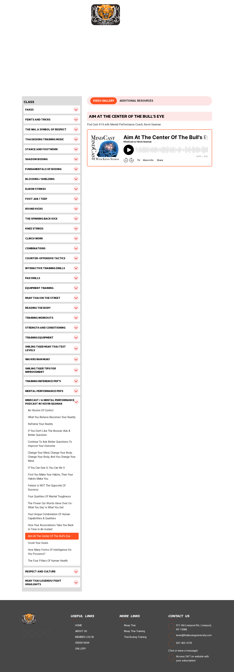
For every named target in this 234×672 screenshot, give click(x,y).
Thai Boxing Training (134, 637)
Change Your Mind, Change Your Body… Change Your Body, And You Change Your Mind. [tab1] (52, 457)
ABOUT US (41, 15)
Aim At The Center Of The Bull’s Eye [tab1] (49, 536)
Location (161, 15)
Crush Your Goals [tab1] (38, 543)
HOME (23, 15)
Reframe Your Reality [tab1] (40, 424)
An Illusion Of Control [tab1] (40, 410)
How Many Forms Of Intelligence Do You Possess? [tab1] (49, 551)
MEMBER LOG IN (66, 15)
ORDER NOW (139, 15)
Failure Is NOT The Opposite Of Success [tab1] (47, 487)
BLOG (178, 15)
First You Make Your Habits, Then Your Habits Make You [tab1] (50, 476)
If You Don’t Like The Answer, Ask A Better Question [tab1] (49, 433)
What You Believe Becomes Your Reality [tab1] (52, 417)
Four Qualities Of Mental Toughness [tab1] (49, 496)
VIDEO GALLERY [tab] (103, 100)
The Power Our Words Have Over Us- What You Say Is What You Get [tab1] (50, 505)
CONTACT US (198, 15)
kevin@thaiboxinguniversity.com (194, 635)
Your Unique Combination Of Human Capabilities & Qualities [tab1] (49, 516)
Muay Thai (129, 625)
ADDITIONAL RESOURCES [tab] (136, 100)
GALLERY (80, 648)
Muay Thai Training (134, 631)
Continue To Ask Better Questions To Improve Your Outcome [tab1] (50, 443)
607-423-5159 (184, 642)
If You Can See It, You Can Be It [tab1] (46, 467)
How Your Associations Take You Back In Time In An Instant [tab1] (50, 527)
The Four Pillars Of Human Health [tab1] (48, 560)
